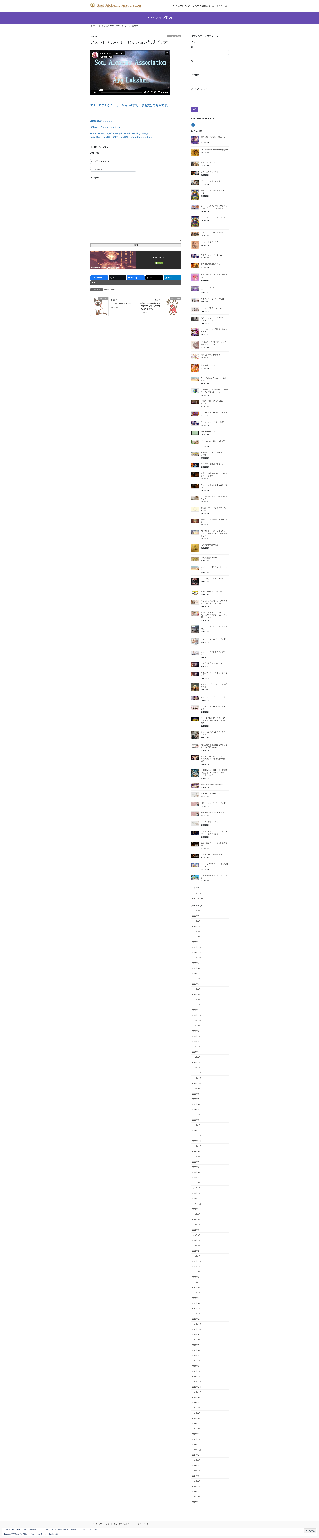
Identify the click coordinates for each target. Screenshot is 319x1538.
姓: (192, 47)
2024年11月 (196, 1015)
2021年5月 (196, 1235)
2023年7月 (196, 1099)
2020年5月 (196, 1293)
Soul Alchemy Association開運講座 (214, 150)
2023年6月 (196, 1104)
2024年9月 (196, 1026)
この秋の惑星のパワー (121, 303)
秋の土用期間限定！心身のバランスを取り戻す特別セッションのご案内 (214, 720)
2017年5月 (196, 1481)
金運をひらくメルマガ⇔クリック (105, 127)
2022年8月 (196, 1157)
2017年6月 (196, 1476)
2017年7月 (196, 1471)
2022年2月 (196, 1188)
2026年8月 (196, 911)
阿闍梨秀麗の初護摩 (209, 558)
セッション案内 (174, 36)
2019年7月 (196, 1345)
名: (192, 61)
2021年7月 (196, 1225)
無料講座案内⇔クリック (101, 121)
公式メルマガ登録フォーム (123, 1524)
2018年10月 (196, 1392)
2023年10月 (196, 1083)
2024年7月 (196, 1036)
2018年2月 (196, 1434)
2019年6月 (196, 1350)
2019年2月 (196, 1371)
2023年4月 (196, 1115)
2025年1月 (196, 1005)
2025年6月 (196, 979)
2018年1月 (196, 1439)
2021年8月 (196, 1219)
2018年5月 (196, 1418)
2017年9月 (196, 1460)
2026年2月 (196, 937)
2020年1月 (196, 1314)
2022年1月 (196, 1193)
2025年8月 (196, 968)
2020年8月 (196, 1277)
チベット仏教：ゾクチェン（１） (214, 217)
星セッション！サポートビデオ (213, 422)
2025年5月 (196, 984)
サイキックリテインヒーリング (213, 697)
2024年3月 (196, 1057)
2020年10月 (196, 1267)
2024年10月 (196, 1021)
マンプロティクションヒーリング (214, 579)
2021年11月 (196, 1204)
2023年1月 (196, 1131)
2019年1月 (196, 1376)
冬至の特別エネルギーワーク (212, 591)
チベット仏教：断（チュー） (212, 233)
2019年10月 (196, 1329)
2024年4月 (196, 1052)
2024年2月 (196, 1062)
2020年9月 (196, 1272)
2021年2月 (196, 1251)
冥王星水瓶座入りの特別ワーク (213, 663)
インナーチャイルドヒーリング (213, 639)
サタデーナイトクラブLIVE (211, 255)
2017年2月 (196, 1497)
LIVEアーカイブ (198, 893)
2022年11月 (196, 1141)
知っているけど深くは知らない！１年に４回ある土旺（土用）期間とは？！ (214, 533)
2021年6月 (196, 1230)
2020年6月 (196, 1287)
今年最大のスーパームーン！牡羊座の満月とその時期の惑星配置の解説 (214, 758)
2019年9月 (196, 1335)
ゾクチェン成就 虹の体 (210, 181)
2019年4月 (196, 1361)
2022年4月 (196, 1178)
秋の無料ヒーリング (209, 365)
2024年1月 (196, 1068)
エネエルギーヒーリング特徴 (212, 299)
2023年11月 (196, 1078)
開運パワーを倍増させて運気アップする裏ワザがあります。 (150, 306)
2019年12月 (196, 1319)
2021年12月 (196, 1199)
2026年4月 (196, 926)
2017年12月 (196, 1444)
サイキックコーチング (101, 1524)
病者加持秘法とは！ (209, 431)
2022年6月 (196, 1167)
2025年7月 (196, 974)
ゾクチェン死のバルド (209, 172)
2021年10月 (196, 1209)
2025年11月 (196, 953)
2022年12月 (196, 1136)
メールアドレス (99, 161)
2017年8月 (196, 1466)
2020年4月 (196, 1298)
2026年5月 (196, 921)
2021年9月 (196, 1214)
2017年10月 (196, 1455)
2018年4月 (196, 1424)
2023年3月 (196, 1120)
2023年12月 (196, 1073)
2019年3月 (196, 1366)
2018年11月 (196, 1387)
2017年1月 (196, 1502)
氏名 (193, 42)
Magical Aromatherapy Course (213, 784)
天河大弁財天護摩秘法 (209, 545)
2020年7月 (196, 1282)
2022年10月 (196, 1146)
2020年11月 (196, 1261)
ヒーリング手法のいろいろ (211, 308)
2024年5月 (196, 1047)
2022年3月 (196, 1183)
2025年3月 (196, 994)
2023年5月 (196, 1110)
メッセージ (95, 178)
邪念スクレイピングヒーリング (213, 803)
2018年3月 (196, 1429)
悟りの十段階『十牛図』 (210, 242)
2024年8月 (196, 1031)
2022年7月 (196, 1162)
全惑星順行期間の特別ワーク (212, 464)
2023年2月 (196, 1125)
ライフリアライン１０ (209, 162)
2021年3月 (196, 1246)
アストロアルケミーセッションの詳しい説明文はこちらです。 (130, 105)
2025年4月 (196, 989)
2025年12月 (196, 947)
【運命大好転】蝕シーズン (211, 854)
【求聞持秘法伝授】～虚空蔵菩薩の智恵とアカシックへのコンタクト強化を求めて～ (214, 772)
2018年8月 (196, 1403)
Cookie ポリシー (54, 1534)
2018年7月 (196, 1408)
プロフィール (143, 1524)
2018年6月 (196, 1413)
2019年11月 (196, 1324)
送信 (136, 245)
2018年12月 (196, 1382)
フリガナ (195, 75)
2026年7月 (196, 916)
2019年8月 (196, 1340)
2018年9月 (196, 1397)
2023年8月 (196, 1094)
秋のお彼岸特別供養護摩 (210, 355)
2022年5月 (196, 1172)
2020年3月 (196, 1303)
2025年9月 (196, 963)
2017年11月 (196, 1450)
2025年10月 (196, 958)
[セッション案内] (99, 306)
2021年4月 (196, 1240)
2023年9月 (196, 1089)
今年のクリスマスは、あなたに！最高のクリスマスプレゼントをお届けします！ (214, 614)
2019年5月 (196, 1356)
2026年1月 (196, 942)
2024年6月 (196, 1042)
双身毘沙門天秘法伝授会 (210, 264)
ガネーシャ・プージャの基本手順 (214, 413)
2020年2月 (196, 1308)
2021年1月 (196, 1256)
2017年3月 (196, 1492)
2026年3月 (196, 932)
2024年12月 (196, 1010)
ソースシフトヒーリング (210, 794)
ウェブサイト (96, 169)
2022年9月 (196, 1151)
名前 (94, 153)
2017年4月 (196, 1486)
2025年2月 (196, 1000)
